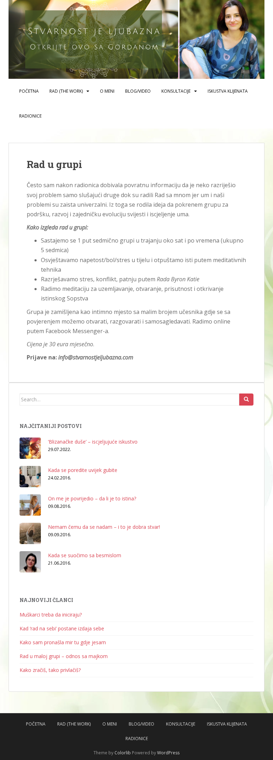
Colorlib (122, 753)
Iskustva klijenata (228, 91)
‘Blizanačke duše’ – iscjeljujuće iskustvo (93, 441)
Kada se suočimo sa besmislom (84, 555)
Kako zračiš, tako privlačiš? (50, 670)
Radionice (30, 116)
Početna (29, 91)
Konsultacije (176, 91)
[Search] (246, 399)
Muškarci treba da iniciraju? (51, 614)
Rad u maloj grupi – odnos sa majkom (64, 656)
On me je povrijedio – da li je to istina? (92, 498)
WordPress (168, 753)
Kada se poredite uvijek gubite (82, 470)
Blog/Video (138, 91)
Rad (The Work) (66, 91)
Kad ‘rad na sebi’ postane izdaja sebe (62, 628)
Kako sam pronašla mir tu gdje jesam (63, 642)
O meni (107, 91)
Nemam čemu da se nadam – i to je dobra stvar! (104, 526)
